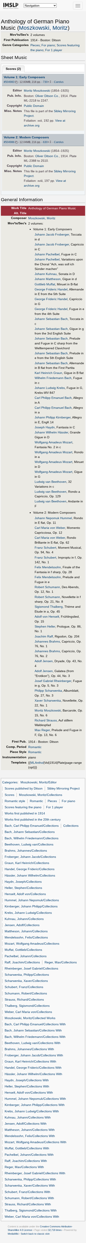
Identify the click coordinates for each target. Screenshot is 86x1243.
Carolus (59, 82)
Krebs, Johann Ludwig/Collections (28, 912)
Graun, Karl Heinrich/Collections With (30, 1061)
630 (45, 142)
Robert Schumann (47, 587)
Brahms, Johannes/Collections (26, 850)
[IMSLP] (12, 5)
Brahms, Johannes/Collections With (29, 1049)
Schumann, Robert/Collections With (29, 1198)
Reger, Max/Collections (61, 962)
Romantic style (15, 801)
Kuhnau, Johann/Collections (24, 919)
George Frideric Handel (51, 289)
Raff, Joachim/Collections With (26, 1161)
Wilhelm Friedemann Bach (53, 378)
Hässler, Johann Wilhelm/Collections (30, 875)
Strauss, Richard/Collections (24, 999)
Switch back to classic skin (35, 1233)
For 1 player (53, 50)
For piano (48, 45)
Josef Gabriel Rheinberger (53, 681)
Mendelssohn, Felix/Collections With (30, 1136)
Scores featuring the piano (23, 807)
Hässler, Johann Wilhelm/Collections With (33, 1074)
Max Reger (42, 730)
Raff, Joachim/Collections (22, 962)
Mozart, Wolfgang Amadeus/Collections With (35, 1142)
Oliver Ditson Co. (47, 96)
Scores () (13, 69)
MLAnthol (37, 762)
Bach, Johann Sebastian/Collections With (33, 1030)
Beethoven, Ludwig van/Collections (29, 844)
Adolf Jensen (44, 661)
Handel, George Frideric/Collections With (33, 1067)
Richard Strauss (46, 720)
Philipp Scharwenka (48, 690)
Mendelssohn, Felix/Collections (26, 937)
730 (45, 82)
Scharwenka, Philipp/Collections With (30, 1179)
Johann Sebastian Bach (51, 319)
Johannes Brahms (47, 641)
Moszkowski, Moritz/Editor (39, 782)
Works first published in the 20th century (33, 819)
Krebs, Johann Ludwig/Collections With (32, 1111)
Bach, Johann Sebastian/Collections (30, 832)
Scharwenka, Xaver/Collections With (30, 1185)
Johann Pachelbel (47, 254)
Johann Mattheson (48, 279)
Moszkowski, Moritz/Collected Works (30, 1018)
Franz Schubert (45, 547)
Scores (9, 795)
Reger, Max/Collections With (24, 1167)
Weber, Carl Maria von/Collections (28, 1012)
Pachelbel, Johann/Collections (26, 956)
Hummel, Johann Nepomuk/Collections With (35, 1098)
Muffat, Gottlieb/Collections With (27, 1148)
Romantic (34, 747)
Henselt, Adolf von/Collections (25, 894)
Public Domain (34, 106)
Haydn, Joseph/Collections (23, 881)
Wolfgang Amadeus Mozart (53, 442)
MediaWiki (13, 1233)
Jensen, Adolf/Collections (22, 925)
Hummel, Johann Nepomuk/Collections (32, 900)
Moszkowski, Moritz (43, 28)
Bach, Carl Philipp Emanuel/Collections (32, 825)
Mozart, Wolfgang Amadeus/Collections (32, 943)
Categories (9, 782)
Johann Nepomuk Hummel (53, 518)
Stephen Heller (45, 626)
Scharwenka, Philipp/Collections (27, 974)
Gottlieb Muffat (45, 284)
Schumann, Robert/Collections (26, 993)
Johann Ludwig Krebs (50, 388)
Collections (71, 825)
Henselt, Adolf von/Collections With (29, 1092)
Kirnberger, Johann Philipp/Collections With (35, 1105)
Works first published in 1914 (25, 813)
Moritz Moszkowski (37, 90)
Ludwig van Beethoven (50, 481)
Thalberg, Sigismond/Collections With (31, 1210)
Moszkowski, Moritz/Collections (40, 795)
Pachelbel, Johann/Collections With (29, 1154)
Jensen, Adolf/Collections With (26, 1123)
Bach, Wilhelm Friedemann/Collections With (35, 1037)
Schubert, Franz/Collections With (27, 1192)
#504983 (9, 82)
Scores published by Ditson (24, 788)
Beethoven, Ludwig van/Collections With (32, 1043)
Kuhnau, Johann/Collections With (28, 1117)
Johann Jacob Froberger (52, 234)
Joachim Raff (44, 636)
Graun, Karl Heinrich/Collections (27, 863)
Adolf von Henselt (47, 616)
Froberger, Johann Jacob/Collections (30, 856)
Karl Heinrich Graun (48, 373)
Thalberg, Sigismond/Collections (27, 1005)
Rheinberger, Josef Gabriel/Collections (31, 968)
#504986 (9, 142)
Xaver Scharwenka (48, 700)
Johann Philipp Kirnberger (53, 417)
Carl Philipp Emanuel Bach (53, 397)
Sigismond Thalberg (49, 606)
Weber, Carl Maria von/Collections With (32, 1216)
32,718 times (55, 1230)
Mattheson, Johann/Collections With (30, 1130)
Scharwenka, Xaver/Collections (26, 981)
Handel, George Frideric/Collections (29, 869)
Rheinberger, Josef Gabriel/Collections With (35, 1173)
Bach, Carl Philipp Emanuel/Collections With (35, 1024)
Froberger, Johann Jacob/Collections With (34, 1055)
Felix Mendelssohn (48, 567)
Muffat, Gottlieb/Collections (23, 949)
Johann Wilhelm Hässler (51, 432)
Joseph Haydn (45, 427)
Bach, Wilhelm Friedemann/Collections (31, 838)
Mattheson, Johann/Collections (26, 931)
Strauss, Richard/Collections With (28, 1204)
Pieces (35, 45)
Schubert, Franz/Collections (24, 987)
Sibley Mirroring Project (63, 788)
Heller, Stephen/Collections (23, 888)
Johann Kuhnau (46, 274)
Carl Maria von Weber (50, 528)
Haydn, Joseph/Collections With (27, 1080)
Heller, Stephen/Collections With (27, 1086)
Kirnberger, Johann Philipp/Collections (31, 906)
